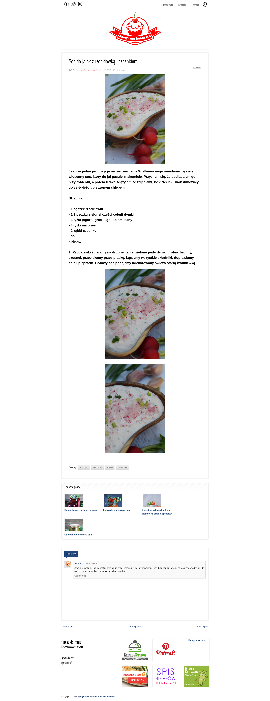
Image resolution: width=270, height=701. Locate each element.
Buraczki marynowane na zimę (80, 510)
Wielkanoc (122, 467)
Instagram (80, 4)
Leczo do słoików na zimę (116, 510)
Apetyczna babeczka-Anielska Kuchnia (96, 696)
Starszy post (202, 626)
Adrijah (78, 563)
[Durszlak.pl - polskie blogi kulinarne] (196, 641)
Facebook (66, 4)
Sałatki (110, 467)
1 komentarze (120, 70)
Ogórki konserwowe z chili (78, 534)
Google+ (73, 4)
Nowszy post (67, 626)
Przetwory (97, 467)
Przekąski (83, 467)
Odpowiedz (80, 576)
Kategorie (181, 5)
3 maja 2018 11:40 (92, 563)
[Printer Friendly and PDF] (197, 68)
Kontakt (196, 4)
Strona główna (167, 4)
